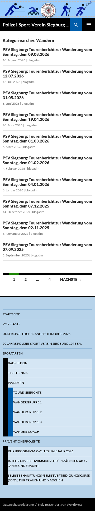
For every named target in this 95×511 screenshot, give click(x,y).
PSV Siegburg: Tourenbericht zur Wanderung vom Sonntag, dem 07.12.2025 (47, 203)
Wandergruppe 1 (27, 402)
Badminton (17, 363)
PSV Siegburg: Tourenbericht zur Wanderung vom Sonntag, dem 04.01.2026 (47, 182)
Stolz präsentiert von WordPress (60, 505)
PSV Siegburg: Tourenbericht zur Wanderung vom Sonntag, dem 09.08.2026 (47, 52)
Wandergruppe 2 (27, 412)
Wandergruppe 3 (27, 422)
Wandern (16, 383)
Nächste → (71, 279)
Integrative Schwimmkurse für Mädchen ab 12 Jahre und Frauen (47, 463)
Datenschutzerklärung (18, 505)
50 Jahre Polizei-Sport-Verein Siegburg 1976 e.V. (42, 344)
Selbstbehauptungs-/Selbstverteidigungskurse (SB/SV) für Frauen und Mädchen (49, 477)
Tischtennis (18, 373)
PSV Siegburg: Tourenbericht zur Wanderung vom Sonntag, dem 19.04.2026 (47, 117)
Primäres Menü (88, 24)
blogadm (33, 60)
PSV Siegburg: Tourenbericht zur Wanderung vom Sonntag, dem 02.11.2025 (47, 225)
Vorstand (11, 324)
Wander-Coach (26, 432)
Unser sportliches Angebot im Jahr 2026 (36, 334)
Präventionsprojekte (21, 441)
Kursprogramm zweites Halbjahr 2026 (40, 451)
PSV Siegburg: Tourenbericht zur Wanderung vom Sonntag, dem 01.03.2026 (47, 138)
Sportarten (13, 353)
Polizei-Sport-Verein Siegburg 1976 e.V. (36, 24)
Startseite (11, 314)
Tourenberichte (27, 392)
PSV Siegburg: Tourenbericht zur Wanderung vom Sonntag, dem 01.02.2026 (47, 160)
